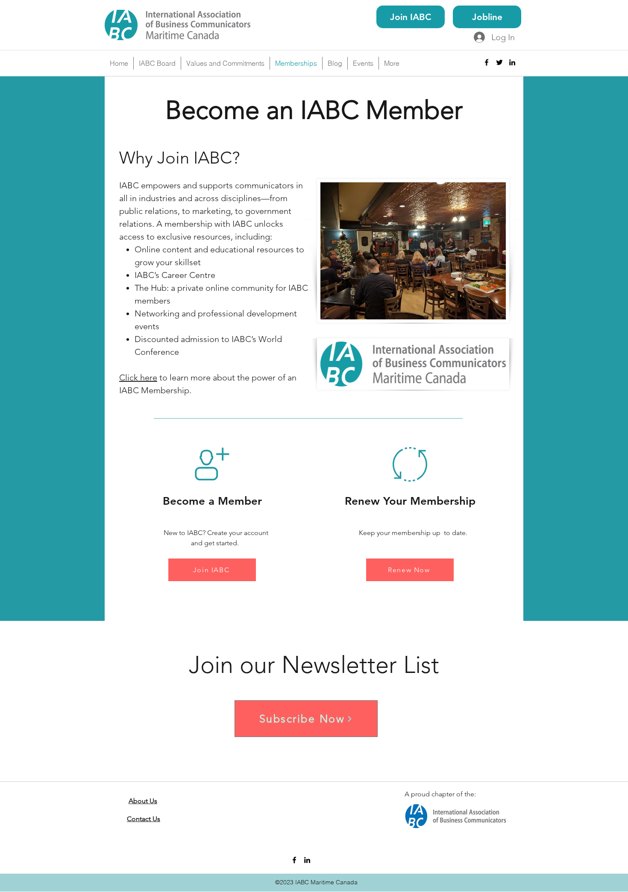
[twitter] (499, 62)
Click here (138, 377)
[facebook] (486, 62)
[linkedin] (512, 62)
